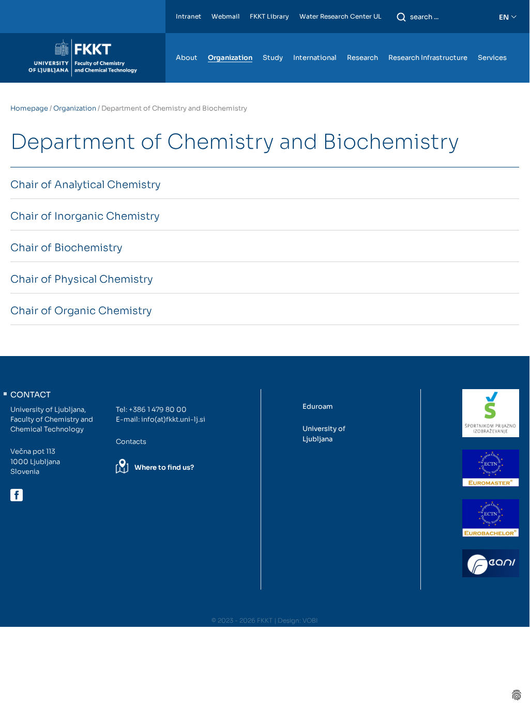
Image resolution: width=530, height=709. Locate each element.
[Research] (362, 38)
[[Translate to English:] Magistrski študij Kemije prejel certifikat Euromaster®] (490, 468)
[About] (187, 38)
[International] (315, 38)
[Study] (273, 38)
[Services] (492, 38)
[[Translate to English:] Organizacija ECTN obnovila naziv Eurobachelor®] (490, 517)
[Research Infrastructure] (427, 38)
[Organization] (230, 38)
